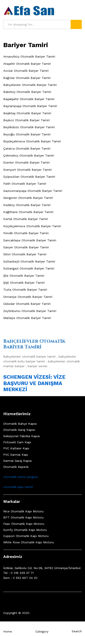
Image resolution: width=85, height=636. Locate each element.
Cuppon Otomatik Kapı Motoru (26, 536)
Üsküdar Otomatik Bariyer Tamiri (27, 303)
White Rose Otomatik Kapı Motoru (28, 542)
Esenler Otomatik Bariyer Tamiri (26, 162)
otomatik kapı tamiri (18, 487)
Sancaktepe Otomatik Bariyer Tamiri (29, 240)
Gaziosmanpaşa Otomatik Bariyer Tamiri (32, 191)
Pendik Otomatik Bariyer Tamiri (26, 233)
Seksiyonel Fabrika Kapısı (21, 436)
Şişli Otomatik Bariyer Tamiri (24, 282)
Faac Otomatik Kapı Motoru (23, 523)
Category (41, 631)
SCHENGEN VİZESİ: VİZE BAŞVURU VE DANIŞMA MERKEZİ (34, 383)
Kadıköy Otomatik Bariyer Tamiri (27, 205)
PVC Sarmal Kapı (15, 454)
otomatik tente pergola (20, 477)
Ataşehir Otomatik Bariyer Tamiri (27, 63)
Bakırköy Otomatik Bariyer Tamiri (27, 92)
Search (76, 24)
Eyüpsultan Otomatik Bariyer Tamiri (29, 176)
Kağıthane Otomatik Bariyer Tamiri (28, 212)
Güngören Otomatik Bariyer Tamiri (28, 197)
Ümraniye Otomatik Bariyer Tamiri (27, 296)
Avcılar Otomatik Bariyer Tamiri (26, 70)
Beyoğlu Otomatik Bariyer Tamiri (27, 134)
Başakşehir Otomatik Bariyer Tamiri (28, 99)
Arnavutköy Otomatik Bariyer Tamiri (29, 56)
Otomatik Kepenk (16, 467)
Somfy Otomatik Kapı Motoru (25, 530)
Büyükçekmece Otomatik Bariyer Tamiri (32, 141)
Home (7, 631)
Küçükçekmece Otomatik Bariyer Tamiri (32, 226)
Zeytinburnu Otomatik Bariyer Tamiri (29, 311)
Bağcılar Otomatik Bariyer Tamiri (27, 78)
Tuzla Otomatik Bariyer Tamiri (25, 289)
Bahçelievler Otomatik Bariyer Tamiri (30, 85)
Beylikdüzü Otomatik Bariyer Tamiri (29, 127)
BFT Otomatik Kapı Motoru (23, 517)
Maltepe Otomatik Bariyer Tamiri (27, 318)
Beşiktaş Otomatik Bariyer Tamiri (27, 113)
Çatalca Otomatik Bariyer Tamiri (26, 148)
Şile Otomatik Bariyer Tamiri (23, 275)
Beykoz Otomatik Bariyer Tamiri (26, 120)
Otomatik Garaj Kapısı (19, 429)
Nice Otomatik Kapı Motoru (23, 511)
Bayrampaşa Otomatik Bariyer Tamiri (30, 106)
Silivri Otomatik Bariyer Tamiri (24, 254)
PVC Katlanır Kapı (16, 448)
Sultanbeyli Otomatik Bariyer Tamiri (29, 261)
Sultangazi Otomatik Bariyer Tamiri (28, 268)
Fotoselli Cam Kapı (17, 442)
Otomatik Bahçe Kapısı (20, 423)
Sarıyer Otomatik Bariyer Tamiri (26, 247)
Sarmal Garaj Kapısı (17, 460)
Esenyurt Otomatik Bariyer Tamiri (27, 169)
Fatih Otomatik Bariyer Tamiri (24, 183)
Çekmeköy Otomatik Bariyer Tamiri (28, 155)
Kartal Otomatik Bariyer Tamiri (25, 219)
